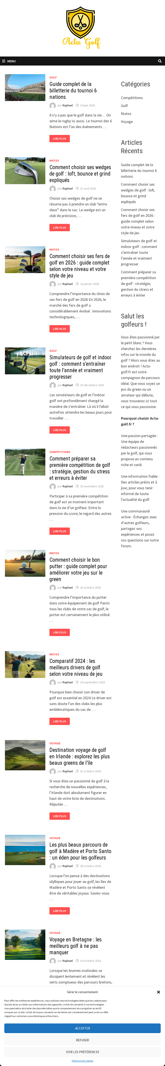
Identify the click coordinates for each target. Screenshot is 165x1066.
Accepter (82, 1028)
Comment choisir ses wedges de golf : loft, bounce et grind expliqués (80, 173)
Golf (53, 77)
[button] (158, 992)
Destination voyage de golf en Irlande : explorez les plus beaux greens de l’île (79, 756)
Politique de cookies (82, 1060)
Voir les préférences (82, 1052)
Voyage (54, 743)
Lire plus (61, 138)
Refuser (82, 1040)
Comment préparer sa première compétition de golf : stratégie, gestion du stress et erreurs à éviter (79, 468)
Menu (11, 61)
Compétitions (59, 452)
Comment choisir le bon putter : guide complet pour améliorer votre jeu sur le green (78, 569)
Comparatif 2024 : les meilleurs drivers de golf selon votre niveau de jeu (75, 667)
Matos (54, 160)
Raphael (68, 105)
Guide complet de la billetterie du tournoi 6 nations (73, 90)
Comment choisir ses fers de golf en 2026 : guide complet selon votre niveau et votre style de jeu (79, 266)
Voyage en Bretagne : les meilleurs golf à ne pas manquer (75, 946)
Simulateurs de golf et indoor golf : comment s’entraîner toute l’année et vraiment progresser (80, 367)
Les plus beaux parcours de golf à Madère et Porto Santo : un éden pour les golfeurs (80, 851)
